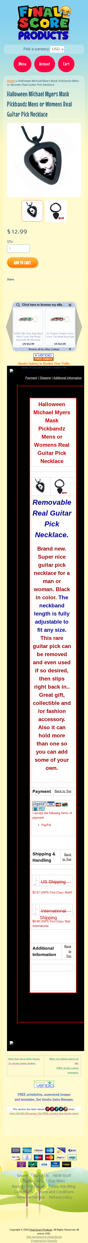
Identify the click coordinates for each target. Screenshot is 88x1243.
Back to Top (63, 791)
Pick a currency (37, 49)
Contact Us (23, 1192)
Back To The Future (28, 1187)
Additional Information (67, 378)
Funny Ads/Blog (62, 1187)
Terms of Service (30, 1197)
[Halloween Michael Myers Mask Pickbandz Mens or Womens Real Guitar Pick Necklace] (32, 211)
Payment (31, 378)
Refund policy (60, 1197)
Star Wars (56, 1181)
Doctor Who (33, 1181)
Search (22, 1176)
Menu (22, 63)
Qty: (10, 241)
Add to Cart (22, 262)
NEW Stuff (62, 1176)
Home (11, 81)
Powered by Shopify (44, 1241)
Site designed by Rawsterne (44, 1237)
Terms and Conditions (55, 1192)
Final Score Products (40, 1229)
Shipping (45, 378)
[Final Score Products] (44, 40)
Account (44, 63)
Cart (66, 63)
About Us (41, 1176)
